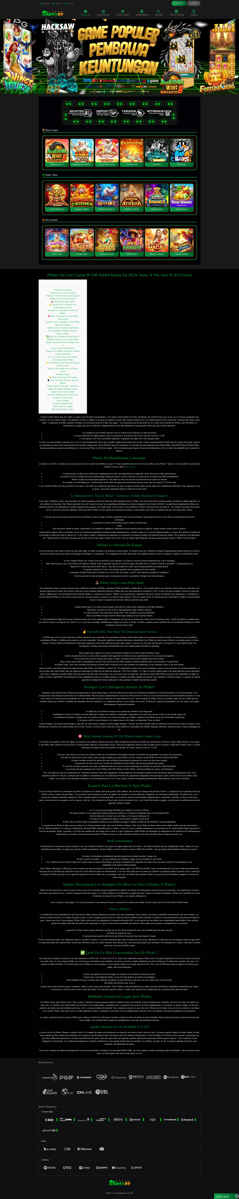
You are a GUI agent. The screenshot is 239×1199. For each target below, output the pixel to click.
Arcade (159, 15)
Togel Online (177, 15)
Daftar (179, 3)
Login (194, 3)
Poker (194, 15)
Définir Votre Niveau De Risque (63, 299)
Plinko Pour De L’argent (63, 406)
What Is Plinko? (62, 334)
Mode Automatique (62, 325)
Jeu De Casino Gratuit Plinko (62, 348)
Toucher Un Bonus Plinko (62, 403)
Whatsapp (46, 3)
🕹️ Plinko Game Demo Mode (63, 302)
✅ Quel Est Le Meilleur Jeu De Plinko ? (62, 337)
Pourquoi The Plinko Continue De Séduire (63, 351)
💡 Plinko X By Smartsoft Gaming (63, 377)
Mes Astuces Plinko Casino (63, 409)
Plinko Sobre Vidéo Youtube (62, 392)
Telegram (58, 3)
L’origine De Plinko (63, 354)
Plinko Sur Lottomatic (63, 290)
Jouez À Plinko (63, 401)
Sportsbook (142, 15)
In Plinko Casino (63, 374)
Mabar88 (114, 1193)
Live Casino (123, 15)
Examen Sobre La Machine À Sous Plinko (63, 322)
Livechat (70, 3)
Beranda (85, 15)
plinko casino (129, 467)
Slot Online (103, 15)
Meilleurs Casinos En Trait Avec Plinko (63, 339)
